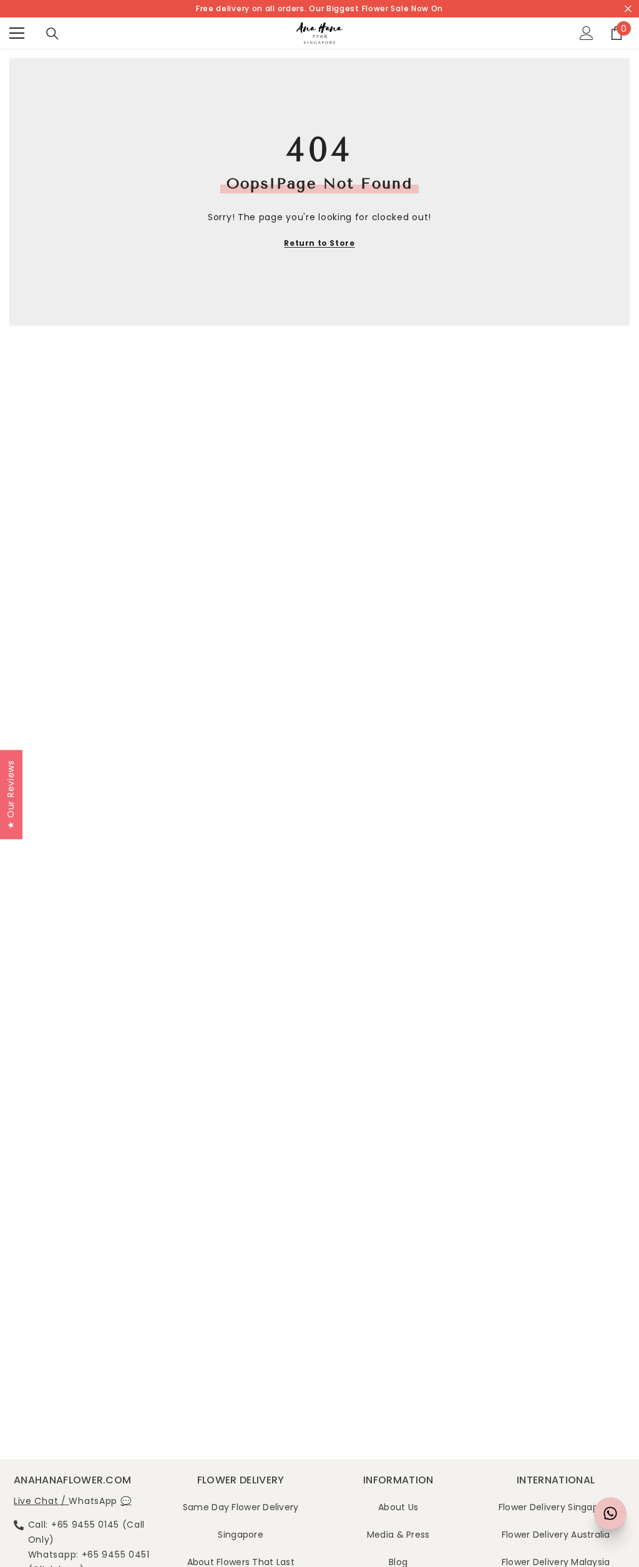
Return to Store (319, 243)
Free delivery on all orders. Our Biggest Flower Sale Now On (319, 8)
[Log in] (586, 33)
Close (628, 9)
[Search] (52, 33)
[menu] (16, 33)
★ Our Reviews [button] (10, 794)
